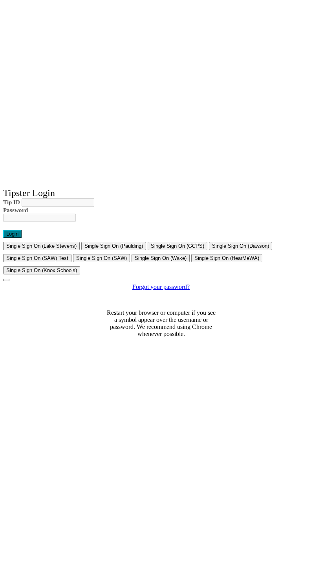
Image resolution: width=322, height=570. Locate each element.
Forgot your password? (161, 286)
